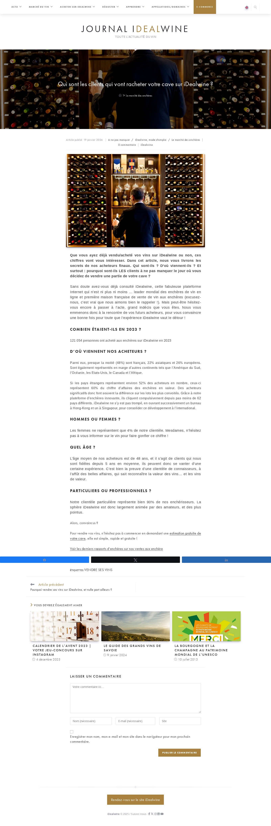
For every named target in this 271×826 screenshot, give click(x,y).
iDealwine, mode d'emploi (150, 140)
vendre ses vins (98, 569)
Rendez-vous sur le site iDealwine (135, 799)
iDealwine (147, 144)
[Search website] (255, 7)
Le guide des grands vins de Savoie (132, 648)
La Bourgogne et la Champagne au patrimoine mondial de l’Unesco (201, 650)
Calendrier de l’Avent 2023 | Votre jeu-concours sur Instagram (62, 650)
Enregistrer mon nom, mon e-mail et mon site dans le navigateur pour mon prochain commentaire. (130, 739)
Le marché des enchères (139, 95)
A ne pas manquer (119, 140)
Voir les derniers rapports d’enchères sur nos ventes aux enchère (116, 548)
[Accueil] (120, 95)
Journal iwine (135, 29)
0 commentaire (127, 144)
